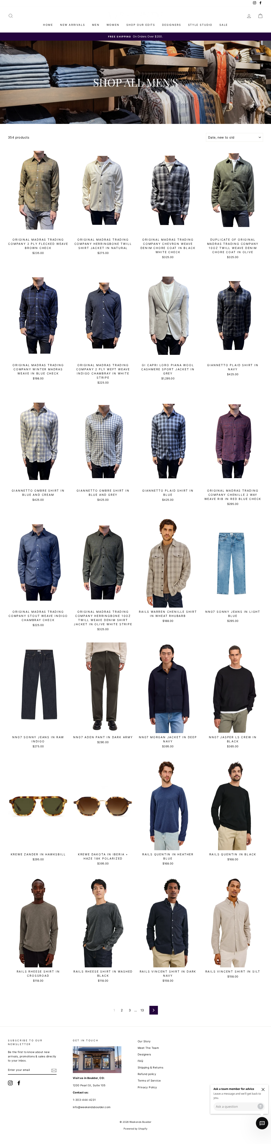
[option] (135, 36)
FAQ (140, 1061)
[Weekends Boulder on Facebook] (18, 1083)
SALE (223, 24)
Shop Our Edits (140, 24)
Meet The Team (148, 1047)
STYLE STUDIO (200, 24)
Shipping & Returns (150, 1067)
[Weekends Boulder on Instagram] (10, 1083)
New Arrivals (72, 24)
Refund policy (147, 1074)
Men (96, 24)
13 (142, 1010)
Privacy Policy (147, 1087)
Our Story (144, 1041)
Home (48, 24)
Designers (171, 24)
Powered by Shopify (135, 1128)
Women (113, 24)
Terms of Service (149, 1080)
